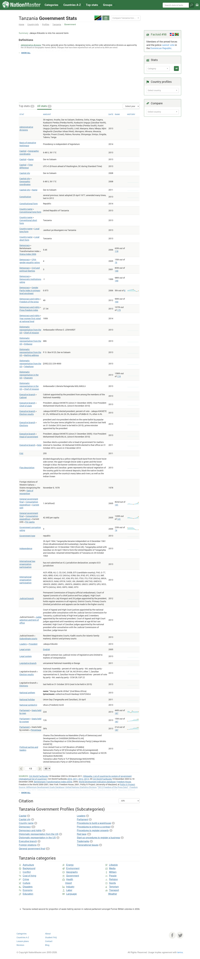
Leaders (23, 644)
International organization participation (25, 579)
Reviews (20, 945)
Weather (112, 893)
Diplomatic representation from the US (30, 329)
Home (21, 24)
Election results (26, 414)
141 (116, 504)
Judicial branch (26, 598)
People (113, 875)
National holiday (27, 699)
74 (116, 530)
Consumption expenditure (28, 503)
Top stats (26, 106)
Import (68, 883)
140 (116, 270)
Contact (48, 941)
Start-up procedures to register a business (98, 837)
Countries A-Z (23, 937)
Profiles (45, 24)
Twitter (179, 935)
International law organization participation (27, 564)
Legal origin (24, 649)
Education (28, 893)
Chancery (28, 377)
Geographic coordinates (29, 152)
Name (31, 159)
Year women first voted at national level (30, 320)
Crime (26, 879)
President (33, 644)
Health (69, 879)
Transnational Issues (87, 844)
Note (39, 445)
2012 (80, 778)
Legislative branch (27, 663)
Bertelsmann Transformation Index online (53, 781)
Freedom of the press (29, 301)
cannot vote (168, 44)
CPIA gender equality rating (29, 261)
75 (116, 262)
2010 (69, 778)
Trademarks (83, 841)
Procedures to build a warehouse (94, 823)
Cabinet (23, 397)
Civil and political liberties (29, 269)
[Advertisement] (79, 77)
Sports (112, 883)
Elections (23, 425)
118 (116, 251)
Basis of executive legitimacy (27, 144)
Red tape (81, 834)
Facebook (172, 935)
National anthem (27, 692)
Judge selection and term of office (30, 620)
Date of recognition (26, 492)
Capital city (24, 173)
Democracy (24, 245)
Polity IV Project (127, 784)
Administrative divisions (26, 128)
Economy (28, 890)
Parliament (24, 710)
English (46, 649)
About (48, 933)
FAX (21, 453)
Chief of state (25, 405)
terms (180, 952)
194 (116, 301)
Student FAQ (51, 937)
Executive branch (27, 394)
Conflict (27, 872)
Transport (114, 890)
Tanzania (56, 24)
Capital (22, 151)
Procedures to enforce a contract (93, 826)
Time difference (26, 166)
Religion (113, 879)
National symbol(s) (28, 705)
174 (119, 376)
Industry (70, 886)
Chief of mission (31, 332)
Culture (26, 883)
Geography (72, 872)
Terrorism (114, 886)
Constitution (25, 196)
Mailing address (31, 355)
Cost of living (29, 875)
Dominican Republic (161, 48)
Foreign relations (27, 844)
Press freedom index (28, 310)
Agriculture (28, 864)
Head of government (28, 436)
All (176, 68)
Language (71, 893)
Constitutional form (28, 203)
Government (72, 875)
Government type (27, 535)
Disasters (28, 886)
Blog (47, 945)
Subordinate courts (28, 638)
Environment (72, 868)
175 (119, 310)
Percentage (36, 730)
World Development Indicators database (97, 781)
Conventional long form (30, 212)
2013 (86, 778)
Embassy (28, 344)
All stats (44, 106)
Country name (25, 209)
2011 (75, 778)
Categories (52, 5)
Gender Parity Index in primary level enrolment (29, 290)
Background (29, 868)
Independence (25, 548)
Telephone (29, 366)
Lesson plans (23, 941)
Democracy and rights (29, 298)
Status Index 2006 (27, 254)
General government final (32, 848)
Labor (69, 890)
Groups (108, 5)
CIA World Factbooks (38, 776)
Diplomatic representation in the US (29, 375)
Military (113, 872)
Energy (70, 864)
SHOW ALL (25, 52)
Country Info (33, 24)
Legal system (25, 656)
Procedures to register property (93, 830)
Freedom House (124, 781)
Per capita (30, 522)
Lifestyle (113, 864)
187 (116, 713)
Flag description (26, 467)
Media (112, 868)
